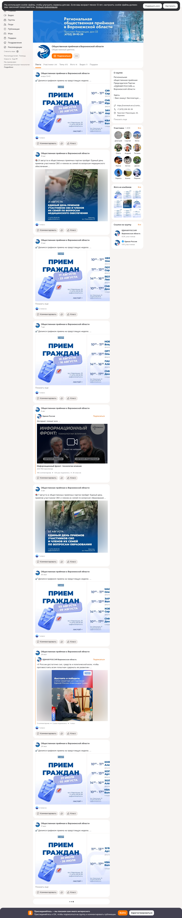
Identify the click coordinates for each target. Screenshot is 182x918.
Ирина (118, 166)
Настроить (170, 6)
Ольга (118, 153)
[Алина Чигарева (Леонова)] (128, 173)
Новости (7, 59)
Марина (137, 178)
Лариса (118, 178)
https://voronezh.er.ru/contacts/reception (134, 105)
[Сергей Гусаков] (128, 135)
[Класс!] (37, 138)
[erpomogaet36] (37, 74)
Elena (137, 141)
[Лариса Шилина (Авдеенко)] (118, 173)
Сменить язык (9, 51)
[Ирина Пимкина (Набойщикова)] (118, 160)
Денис (137, 166)
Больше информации (46, 7)
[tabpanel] (71, 483)
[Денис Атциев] (137, 160)
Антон (127, 166)
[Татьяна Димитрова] (137, 148)
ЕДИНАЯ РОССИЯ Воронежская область (59, 659)
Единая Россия (49, 416)
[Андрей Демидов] (128, 148)
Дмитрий (118, 141)
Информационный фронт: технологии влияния (59, 466)
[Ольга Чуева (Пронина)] (118, 148)
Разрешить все (152, 6)
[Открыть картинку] (60, 108)
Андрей (128, 153)
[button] (62, 56)
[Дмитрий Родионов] (118, 135)
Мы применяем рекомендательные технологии (17, 64)
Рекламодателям (11, 56)
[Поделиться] (62, 143)
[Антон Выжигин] (128, 160)
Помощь (22, 56)
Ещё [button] (14, 59)
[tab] (38, 64)
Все (139, 128)
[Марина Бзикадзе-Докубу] (137, 173)
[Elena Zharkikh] (137, 135)
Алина (127, 178)
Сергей (128, 141)
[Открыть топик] (71, 80)
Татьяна (137, 153)
